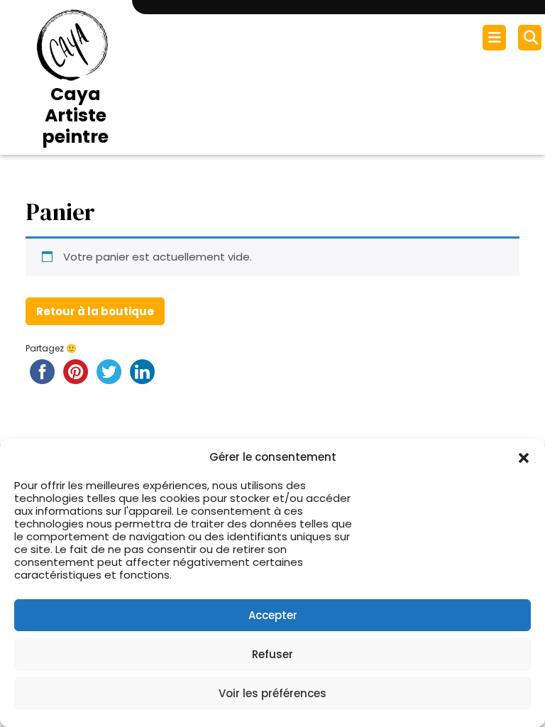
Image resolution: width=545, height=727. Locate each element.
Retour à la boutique (95, 311)
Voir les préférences (272, 693)
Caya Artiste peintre (75, 115)
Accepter (272, 615)
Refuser (272, 654)
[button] (524, 457)
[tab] (496, 37)
